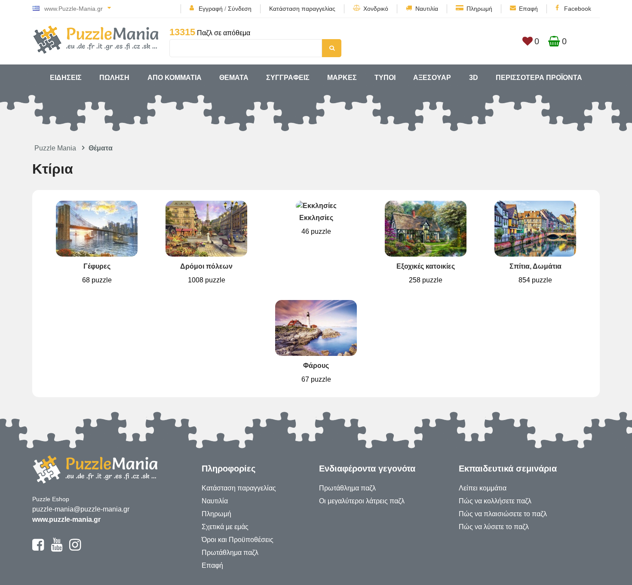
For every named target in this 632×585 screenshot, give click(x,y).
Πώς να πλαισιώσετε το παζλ (503, 514)
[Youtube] (56, 548)
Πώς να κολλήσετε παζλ (495, 501)
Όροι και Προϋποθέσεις (237, 539)
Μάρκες (342, 77)
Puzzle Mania (55, 148)
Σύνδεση (240, 8)
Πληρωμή (479, 8)
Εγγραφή (211, 8)
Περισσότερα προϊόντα (539, 77)
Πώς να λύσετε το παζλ (494, 526)
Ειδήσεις (66, 77)
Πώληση (114, 77)
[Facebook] (38, 548)
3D (473, 77)
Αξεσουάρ (432, 77)
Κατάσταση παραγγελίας (302, 8)
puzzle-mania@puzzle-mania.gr (80, 509)
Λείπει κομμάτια (482, 488)
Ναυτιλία (426, 8)
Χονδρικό (375, 8)
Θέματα (234, 77)
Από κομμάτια (174, 77)
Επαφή (528, 8)
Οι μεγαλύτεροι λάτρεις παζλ (362, 501)
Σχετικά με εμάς (225, 526)
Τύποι (385, 77)
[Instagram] (75, 548)
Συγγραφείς (288, 77)
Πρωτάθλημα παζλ (230, 552)
